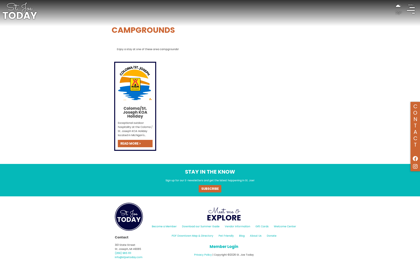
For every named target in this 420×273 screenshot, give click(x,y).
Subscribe (210, 189)
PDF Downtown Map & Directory (192, 236)
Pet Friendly (226, 236)
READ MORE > (130, 143)
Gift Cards (262, 226)
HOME (20, 11)
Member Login (224, 246)
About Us (256, 236)
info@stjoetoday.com (128, 257)
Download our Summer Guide (201, 226)
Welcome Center (285, 226)
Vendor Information (237, 226)
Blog (242, 236)
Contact (415, 125)
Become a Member (164, 226)
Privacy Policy (203, 255)
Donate (271, 236)
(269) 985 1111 (123, 253)
